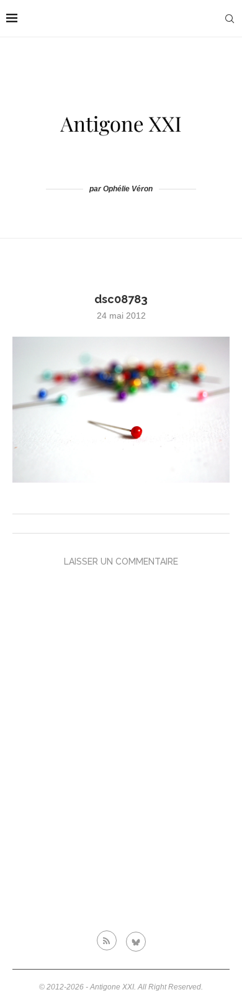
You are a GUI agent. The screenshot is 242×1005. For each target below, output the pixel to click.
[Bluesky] (136, 940)
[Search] (229, 19)
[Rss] (107, 940)
